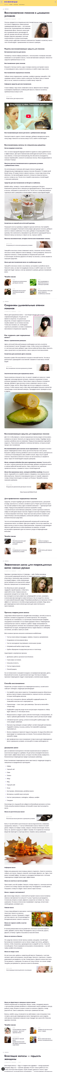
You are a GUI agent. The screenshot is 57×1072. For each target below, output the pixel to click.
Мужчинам (21, 4)
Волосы (6, 4)
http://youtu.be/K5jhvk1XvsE (28, 492)
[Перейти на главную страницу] (11, 2)
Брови (11, 4)
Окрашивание (16, 1037)
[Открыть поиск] (55, 2)
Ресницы (16, 4)
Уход (14, 279)
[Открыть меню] (1, 2)
